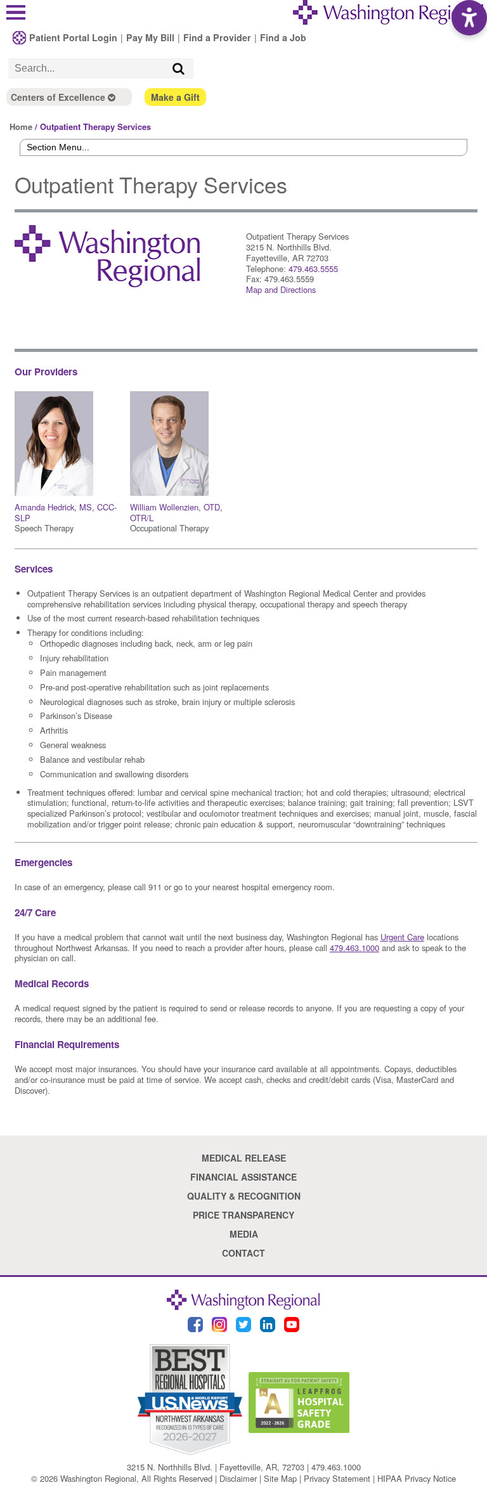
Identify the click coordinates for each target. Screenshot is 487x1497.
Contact (243, 1253)
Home (21, 126)
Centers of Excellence (59, 97)
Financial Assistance (243, 1176)
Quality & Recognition (244, 1195)
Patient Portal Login (73, 37)
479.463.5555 (313, 268)
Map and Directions (281, 289)
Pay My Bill (150, 37)
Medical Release (244, 1157)
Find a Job (283, 37)
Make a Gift (175, 97)
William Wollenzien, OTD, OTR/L (176, 512)
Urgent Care (402, 937)
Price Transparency (243, 1215)
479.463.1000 (336, 1467)
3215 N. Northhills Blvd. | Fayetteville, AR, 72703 (215, 1467)
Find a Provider (217, 37)
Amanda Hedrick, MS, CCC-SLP (66, 512)
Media (244, 1234)
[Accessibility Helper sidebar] (469, 18)
